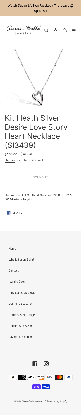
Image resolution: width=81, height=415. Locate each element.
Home (12, 248)
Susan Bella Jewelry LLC (34, 401)
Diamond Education (21, 303)
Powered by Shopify (57, 401)
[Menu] (73, 30)
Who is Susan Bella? (21, 259)
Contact (14, 270)
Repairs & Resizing (21, 325)
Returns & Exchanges (22, 314)
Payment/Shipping (21, 336)
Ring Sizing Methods (22, 292)
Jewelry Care (17, 281)
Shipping (10, 160)
